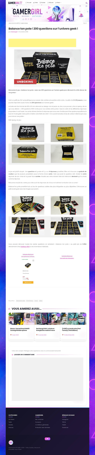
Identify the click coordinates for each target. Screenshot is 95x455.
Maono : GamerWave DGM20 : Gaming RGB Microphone (20, 329)
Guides (43, 2)
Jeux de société (14, 23)
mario (36, 301)
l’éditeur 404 (25, 247)
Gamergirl (14, 32)
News (58, 2)
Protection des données (42, 427)
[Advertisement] (42, 43)
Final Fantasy (29, 301)
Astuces (51, 2)
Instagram (65, 419)
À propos (38, 422)
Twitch (64, 425)
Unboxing (24, 23)
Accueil (29, 2)
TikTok (64, 422)
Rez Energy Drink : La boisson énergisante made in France (45, 329)
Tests (36, 2)
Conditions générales (42, 425)
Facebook (65, 427)
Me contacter (39, 419)
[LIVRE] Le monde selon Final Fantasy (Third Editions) (71, 329)
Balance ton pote (21, 301)
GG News (11, 419)
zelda (40, 301)
